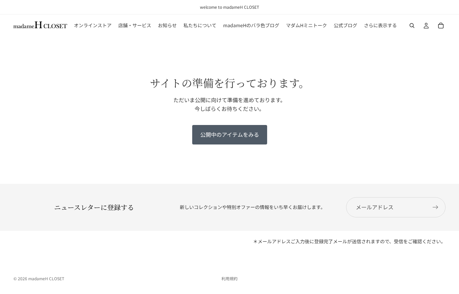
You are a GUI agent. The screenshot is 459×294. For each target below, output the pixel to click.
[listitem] (380, 25)
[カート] (440, 25)
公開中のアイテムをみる (229, 134)
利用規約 (229, 278)
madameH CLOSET (46, 278)
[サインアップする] (435, 207)
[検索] (412, 25)
